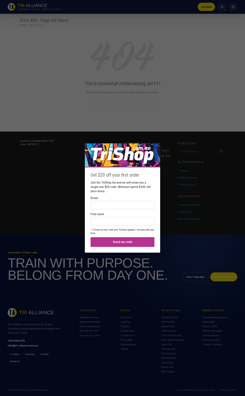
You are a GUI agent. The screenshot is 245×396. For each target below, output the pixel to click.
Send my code (122, 241)
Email (94, 198)
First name (97, 214)
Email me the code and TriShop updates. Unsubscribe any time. (122, 231)
